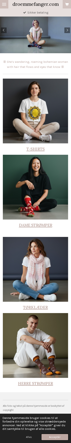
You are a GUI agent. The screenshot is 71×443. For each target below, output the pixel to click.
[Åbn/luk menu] (4, 4)
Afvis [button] (29, 437)
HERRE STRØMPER (35, 383)
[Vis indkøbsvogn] (67, 4)
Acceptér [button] (55, 437)
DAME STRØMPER (35, 225)
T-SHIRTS (36, 149)
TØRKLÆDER (35, 307)
